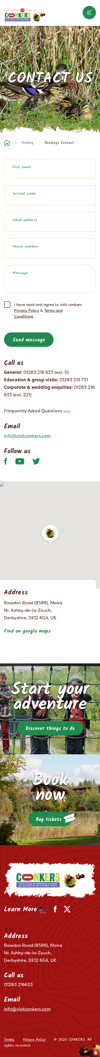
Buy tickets (49, 820)
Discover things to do (50, 729)
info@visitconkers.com (27, 436)
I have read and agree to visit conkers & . (48, 310)
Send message (29, 340)
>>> (66, 411)
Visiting (27, 143)
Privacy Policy (26, 310)
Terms (9, 1040)
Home (7, 143)
